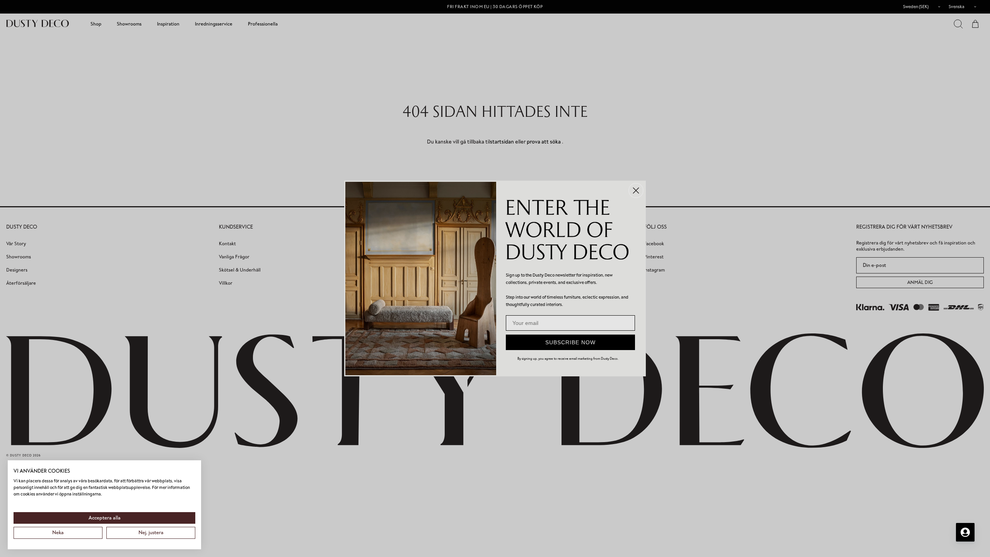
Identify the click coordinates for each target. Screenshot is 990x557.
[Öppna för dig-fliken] (965, 532)
